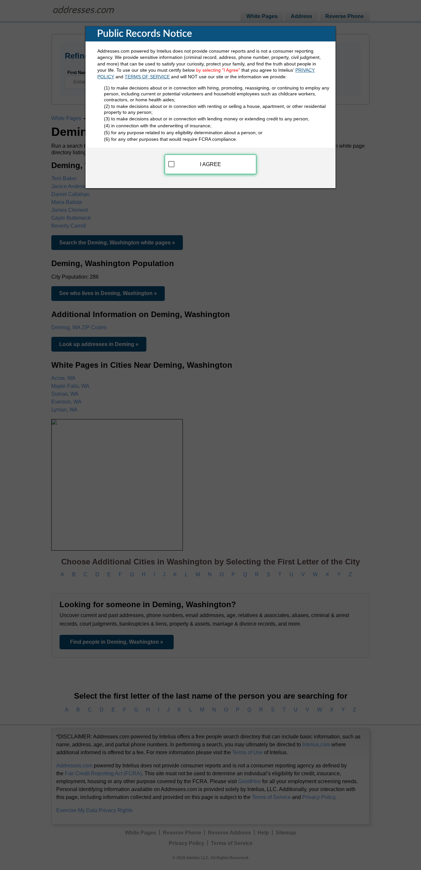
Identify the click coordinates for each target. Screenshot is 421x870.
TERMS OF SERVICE (147, 76)
